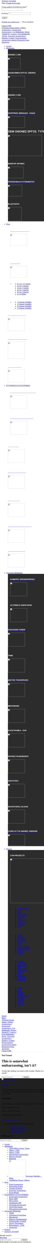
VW (18, 1006)
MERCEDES (22, 965)
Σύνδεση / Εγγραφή (12, 1232)
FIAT (19, 927)
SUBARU (20, 998)
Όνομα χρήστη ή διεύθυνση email (14, 7)
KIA (18, 945)
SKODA (20, 992)
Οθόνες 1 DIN (14, 1150)
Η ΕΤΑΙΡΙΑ (5, 1085)
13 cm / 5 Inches (23, 288)
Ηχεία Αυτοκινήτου (16, 1184)
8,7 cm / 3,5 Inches (23, 284)
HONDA (20, 937)
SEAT (19, 990)
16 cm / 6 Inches (23, 290)
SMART (20, 994)
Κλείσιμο (3, 1237)
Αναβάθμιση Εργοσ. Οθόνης (19, 1180)
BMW (19, 913)
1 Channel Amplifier (24, 302)
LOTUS (20, 953)
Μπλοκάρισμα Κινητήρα (18, 1209)
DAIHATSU (21, 921)
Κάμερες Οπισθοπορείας (18, 1219)
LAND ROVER (23, 949)
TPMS (11, 1213)
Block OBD (13, 1199)
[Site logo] (16, 42)
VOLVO (20, 1004)
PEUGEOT (21, 976)
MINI (19, 968)
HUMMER (21, 939)
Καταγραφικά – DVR (16, 1225)
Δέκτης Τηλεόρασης (16, 1223)
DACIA (20, 919)
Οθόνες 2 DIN (14, 1152)
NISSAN (20, 972)
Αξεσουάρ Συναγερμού (17, 1205)
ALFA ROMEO (23, 909)
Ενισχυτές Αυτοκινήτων (17, 1190)
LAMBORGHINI (23, 947)
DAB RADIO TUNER (17, 1221)
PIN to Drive (13, 1201)
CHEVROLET (22, 915)
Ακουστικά (13, 1227)
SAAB (19, 988)
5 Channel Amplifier (24, 308)
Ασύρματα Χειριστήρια (17, 1215)
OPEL (19, 974)
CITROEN (21, 917)
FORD (19, 935)
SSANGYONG (22, 996)
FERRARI (21, 925)
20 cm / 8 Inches (23, 292)
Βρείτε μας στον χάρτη (10, 1120)
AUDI (19, 911)
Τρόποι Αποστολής (17, 1128)
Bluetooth (12, 1159)
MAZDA (20, 961)
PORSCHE (21, 978)
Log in (5, 18)
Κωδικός (5, 13)
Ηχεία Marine (14, 1193)
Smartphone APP (15, 1203)
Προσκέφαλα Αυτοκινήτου (18, 1154)
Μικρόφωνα (13, 1217)
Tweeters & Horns (15, 1188)
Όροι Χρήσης (16, 1132)
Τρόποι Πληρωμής (17, 1126)
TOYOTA (20, 1002)
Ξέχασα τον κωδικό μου (10, 22)
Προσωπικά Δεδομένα (19, 1130)
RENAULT (21, 980)
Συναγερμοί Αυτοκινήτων (18, 1197)
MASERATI (21, 963)
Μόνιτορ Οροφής (15, 1157)
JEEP (19, 943)
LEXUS (20, 951)
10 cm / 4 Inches (23, 286)
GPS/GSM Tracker (16, 1207)
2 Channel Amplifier (24, 304)
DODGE (20, 923)
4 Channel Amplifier (24, 306)
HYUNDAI (21, 941)
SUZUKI (20, 1000)
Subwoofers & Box (16, 1186)
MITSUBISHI (22, 970)
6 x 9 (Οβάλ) (21, 294)
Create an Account (13, 3)
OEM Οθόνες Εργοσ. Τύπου (19, 1148)
